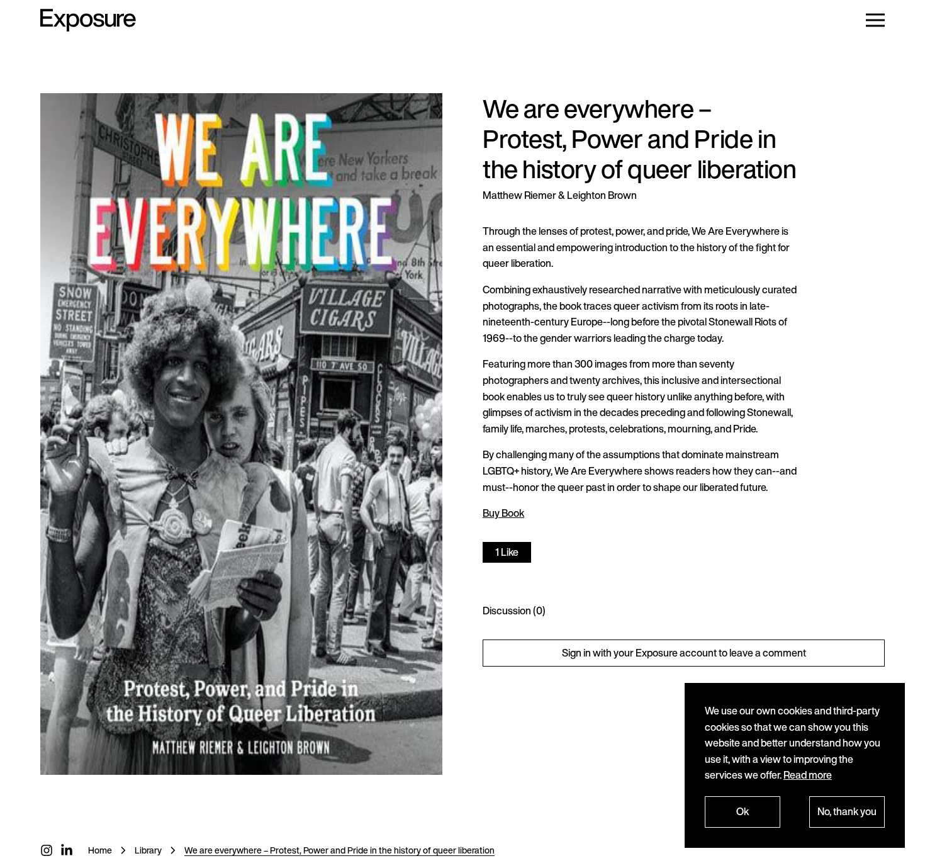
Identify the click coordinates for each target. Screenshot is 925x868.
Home (100, 850)
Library (148, 850)
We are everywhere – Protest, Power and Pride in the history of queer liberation (339, 850)
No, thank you (847, 811)
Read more (807, 774)
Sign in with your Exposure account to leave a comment (684, 652)
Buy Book (503, 513)
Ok (742, 811)
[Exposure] (88, 20)
